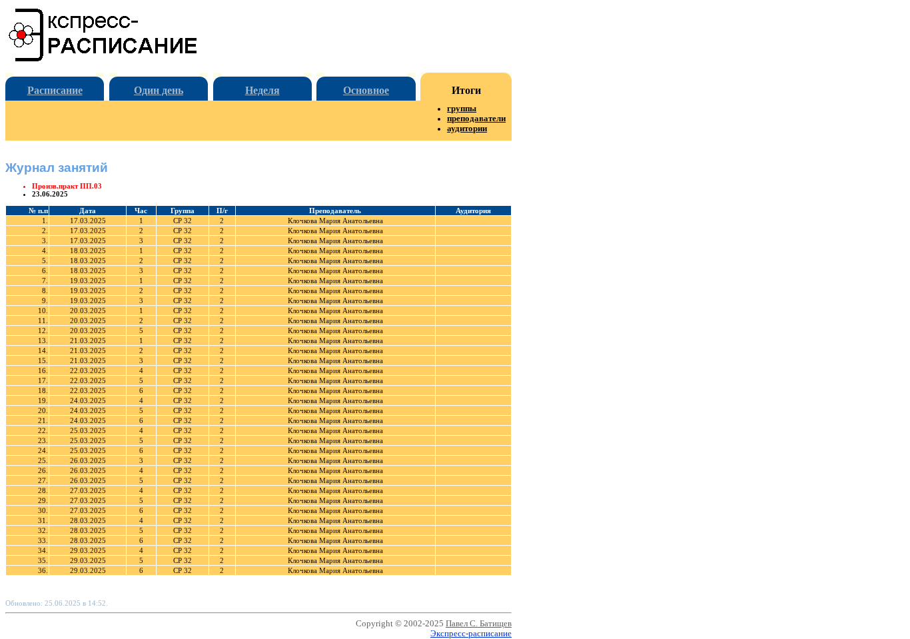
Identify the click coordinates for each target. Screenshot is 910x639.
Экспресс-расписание (471, 633)
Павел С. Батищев (479, 623)
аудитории (467, 128)
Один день (158, 90)
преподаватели (476, 118)
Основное (366, 90)
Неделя (262, 90)
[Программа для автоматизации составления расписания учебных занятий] (103, 59)
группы (461, 108)
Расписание (55, 90)
